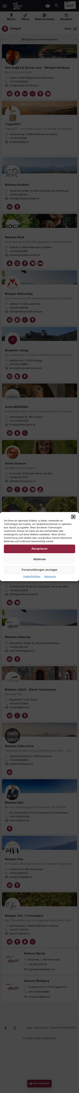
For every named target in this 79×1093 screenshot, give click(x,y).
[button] (73, 517)
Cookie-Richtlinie (31, 576)
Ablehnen (39, 559)
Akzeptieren (39, 548)
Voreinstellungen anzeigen (39, 570)
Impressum (50, 576)
